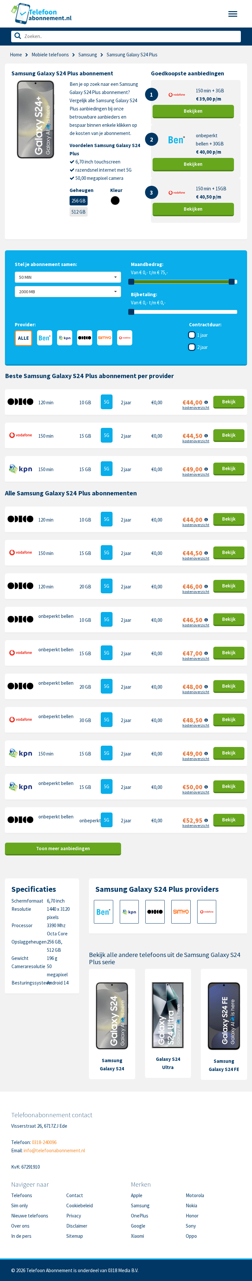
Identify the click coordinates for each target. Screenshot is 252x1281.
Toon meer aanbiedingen (63, 848)
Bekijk (193, 111)
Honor (192, 1216)
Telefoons (21, 1195)
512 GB (79, 212)
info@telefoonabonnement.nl (54, 1150)
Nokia (191, 1205)
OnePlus (139, 1216)
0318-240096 (44, 1142)
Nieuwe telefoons (29, 1216)
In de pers (21, 1236)
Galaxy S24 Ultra (168, 1063)
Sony (191, 1226)
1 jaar (202, 335)
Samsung (87, 54)
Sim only (19, 1205)
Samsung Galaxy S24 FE (224, 1065)
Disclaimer (76, 1226)
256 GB (79, 201)
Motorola (195, 1195)
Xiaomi (137, 1236)
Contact (74, 1195)
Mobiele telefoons (50, 54)
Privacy (73, 1216)
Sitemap (74, 1236)
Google (138, 1226)
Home (16, 54)
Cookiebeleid (79, 1205)
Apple (136, 1195)
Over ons (20, 1226)
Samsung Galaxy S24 (112, 1064)
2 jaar (202, 347)
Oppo (191, 1236)
